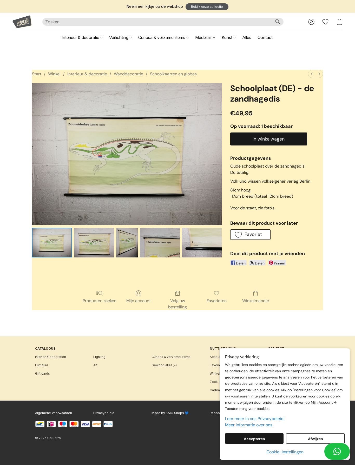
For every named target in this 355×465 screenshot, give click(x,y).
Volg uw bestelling (177, 304)
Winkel (54, 74)
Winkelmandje (255, 300)
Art (95, 365)
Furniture (41, 365)
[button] (207, 6)
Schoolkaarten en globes (173, 74)
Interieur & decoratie (81, 37)
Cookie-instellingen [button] (285, 452)
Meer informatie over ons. (249, 425)
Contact (265, 37)
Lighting (99, 357)
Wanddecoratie (128, 74)
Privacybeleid (103, 413)
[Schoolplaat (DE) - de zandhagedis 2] (127, 242)
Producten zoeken (99, 300)
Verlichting (119, 37)
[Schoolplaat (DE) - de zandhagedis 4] (202, 242)
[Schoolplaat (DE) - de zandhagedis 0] (52, 242)
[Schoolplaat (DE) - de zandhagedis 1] (94, 242)
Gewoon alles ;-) (164, 365)
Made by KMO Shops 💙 (170, 413)
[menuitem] (311, 74)
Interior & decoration (50, 357)
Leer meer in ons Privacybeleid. (254, 418)
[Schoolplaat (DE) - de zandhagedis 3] (160, 242)
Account (216, 357)
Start (36, 74)
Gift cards (42, 373)
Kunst (227, 37)
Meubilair (204, 37)
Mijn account (138, 300)
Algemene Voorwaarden (53, 413)
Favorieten (217, 300)
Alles (246, 37)
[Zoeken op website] (277, 21)
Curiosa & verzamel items (162, 37)
